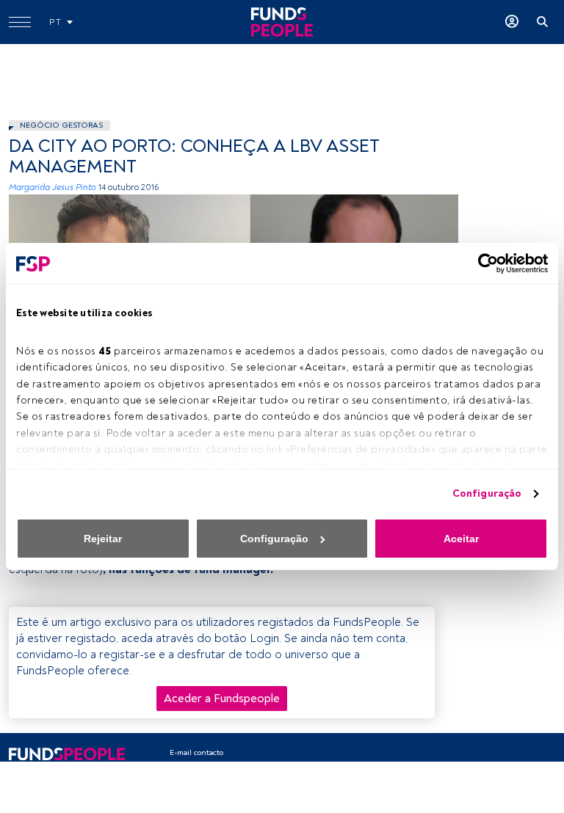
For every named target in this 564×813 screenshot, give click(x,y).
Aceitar (461, 538)
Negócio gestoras (61, 125)
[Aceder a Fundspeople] (511, 22)
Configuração (486, 493)
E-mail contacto (196, 752)
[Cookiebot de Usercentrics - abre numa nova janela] (483, 263)
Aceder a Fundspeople (222, 698)
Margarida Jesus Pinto (52, 187)
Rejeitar (103, 538)
